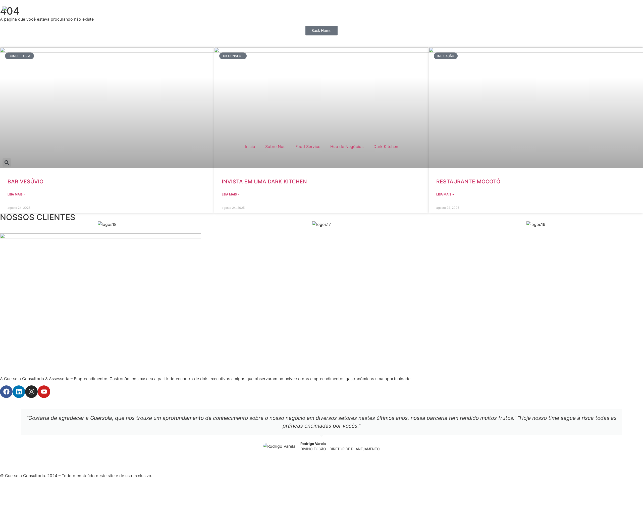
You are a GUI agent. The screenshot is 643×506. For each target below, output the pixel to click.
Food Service (307, 146)
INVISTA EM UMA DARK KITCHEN (264, 181)
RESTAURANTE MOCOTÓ (468, 181)
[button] (7, 162)
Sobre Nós (275, 146)
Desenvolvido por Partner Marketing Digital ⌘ (44, 491)
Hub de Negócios (346, 146)
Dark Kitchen (385, 146)
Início (250, 146)
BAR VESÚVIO (25, 181)
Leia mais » (16, 194)
